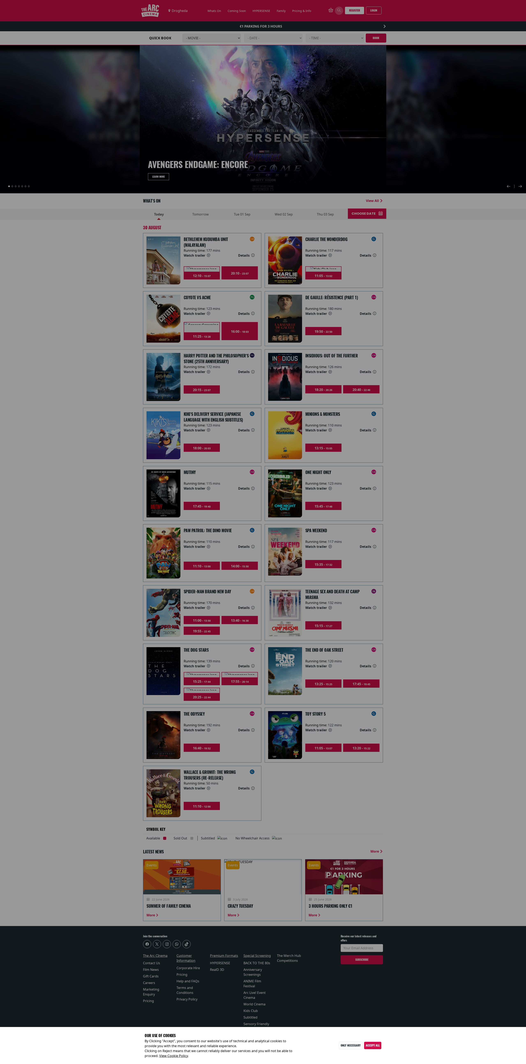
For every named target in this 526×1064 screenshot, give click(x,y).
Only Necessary (351, 1045)
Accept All (373, 1045)
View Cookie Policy (173, 1056)
